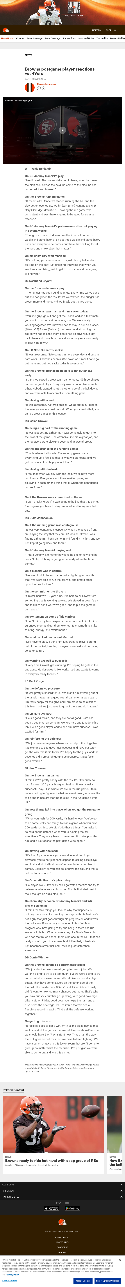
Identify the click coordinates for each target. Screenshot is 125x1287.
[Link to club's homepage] (6, 28)
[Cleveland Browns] (62, 1222)
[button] (62, 130)
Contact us (62, 1247)
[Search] (115, 30)
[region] (62, 1271)
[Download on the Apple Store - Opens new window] (51, 1208)
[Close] (120, 1260)
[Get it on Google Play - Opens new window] (72, 1210)
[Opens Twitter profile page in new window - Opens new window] (43, 88)
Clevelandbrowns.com (46, 84)
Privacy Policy (62, 1237)
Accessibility (62, 1242)
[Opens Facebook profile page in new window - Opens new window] (39, 88)
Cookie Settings (9, 1280)
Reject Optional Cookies (107, 1281)
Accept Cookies (83, 1281)
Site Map (63, 1252)
